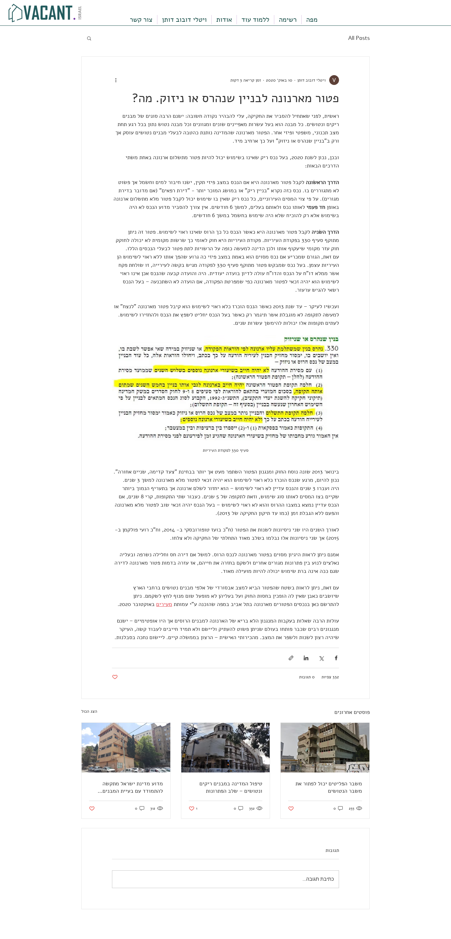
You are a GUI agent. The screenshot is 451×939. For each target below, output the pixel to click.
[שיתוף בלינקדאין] (306, 658)
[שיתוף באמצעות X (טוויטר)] (321, 658)
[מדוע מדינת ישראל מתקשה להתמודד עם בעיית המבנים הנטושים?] (126, 747)
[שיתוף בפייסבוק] (336, 658)
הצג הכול (89, 711)
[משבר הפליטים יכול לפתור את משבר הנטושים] (325, 747)
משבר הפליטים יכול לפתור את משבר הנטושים (328, 787)
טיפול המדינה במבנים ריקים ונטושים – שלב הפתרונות (230, 787)
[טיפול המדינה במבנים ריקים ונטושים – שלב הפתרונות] (225, 747)
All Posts (359, 38)
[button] (89, 38)
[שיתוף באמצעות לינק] (291, 658)
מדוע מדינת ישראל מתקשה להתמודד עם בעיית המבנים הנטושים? (132, 787)
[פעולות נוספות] (115, 80)
